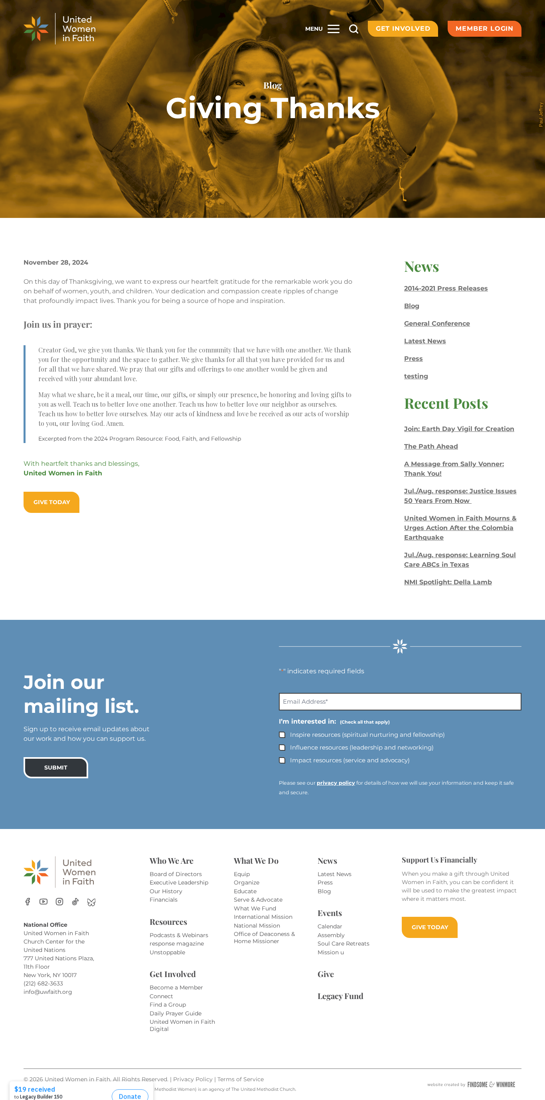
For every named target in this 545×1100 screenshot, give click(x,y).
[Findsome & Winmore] (471, 1084)
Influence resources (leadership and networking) (362, 747)
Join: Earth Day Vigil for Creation (459, 429)
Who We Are (172, 860)
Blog (411, 306)
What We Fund (255, 908)
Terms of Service (240, 1079)
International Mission (263, 916)
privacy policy (336, 783)
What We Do (256, 860)
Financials (164, 899)
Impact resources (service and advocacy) (350, 760)
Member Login (484, 28)
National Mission (257, 925)
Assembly (331, 935)
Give (326, 973)
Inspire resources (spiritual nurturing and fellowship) (367, 734)
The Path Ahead (431, 446)
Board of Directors (176, 874)
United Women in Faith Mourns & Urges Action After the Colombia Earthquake (460, 527)
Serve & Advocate (258, 899)
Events (330, 912)
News (327, 860)
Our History (166, 891)
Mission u (331, 952)
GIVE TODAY (430, 927)
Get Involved (403, 28)
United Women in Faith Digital (182, 1025)
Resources (168, 921)
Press (413, 358)
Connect (161, 996)
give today (52, 502)
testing (416, 376)
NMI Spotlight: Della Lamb (448, 582)
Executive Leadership (179, 882)
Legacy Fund (340, 995)
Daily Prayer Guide (175, 1013)
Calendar (330, 926)
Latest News (425, 341)
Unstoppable (167, 952)
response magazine (177, 943)
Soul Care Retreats (343, 943)
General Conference (437, 323)
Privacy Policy (193, 1079)
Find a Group (168, 1004)
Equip (242, 874)
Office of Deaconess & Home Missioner (264, 937)
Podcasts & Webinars (179, 935)
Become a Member (176, 987)
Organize (246, 882)
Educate (245, 891)
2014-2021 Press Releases (446, 288)
